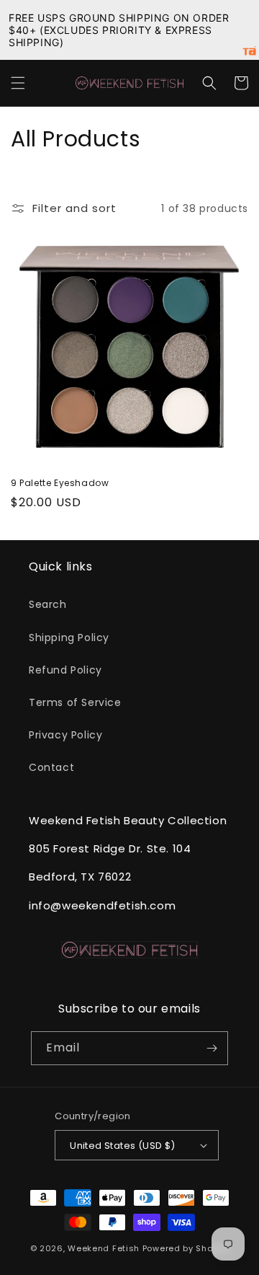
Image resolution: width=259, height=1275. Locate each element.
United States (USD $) (122, 1145)
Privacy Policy (65, 735)
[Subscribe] (211, 1048)
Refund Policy (65, 670)
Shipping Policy (69, 637)
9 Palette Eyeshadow (60, 483)
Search (48, 604)
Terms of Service (75, 702)
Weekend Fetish (104, 1248)
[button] (18, 83)
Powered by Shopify (186, 1248)
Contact (51, 767)
